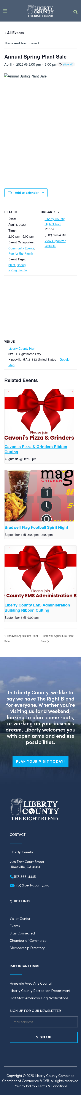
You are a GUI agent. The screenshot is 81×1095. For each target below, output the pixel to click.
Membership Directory (27, 947)
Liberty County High (21, 348)
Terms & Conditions (52, 1086)
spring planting (18, 270)
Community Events (21, 248)
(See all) (68, 64)
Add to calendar (26, 192)
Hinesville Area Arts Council (31, 983)
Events (15, 925)
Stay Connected (22, 933)
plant (11, 265)
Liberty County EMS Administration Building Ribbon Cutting (37, 607)
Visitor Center (20, 918)
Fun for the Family (20, 253)
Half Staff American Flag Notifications (39, 998)
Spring (21, 265)
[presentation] (39, 415)
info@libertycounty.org (31, 885)
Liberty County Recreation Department (40, 990)
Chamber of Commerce (28, 940)
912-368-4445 (25, 876)
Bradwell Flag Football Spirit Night (36, 527)
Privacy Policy (24, 1086)
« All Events (14, 32)
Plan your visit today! (40, 761)
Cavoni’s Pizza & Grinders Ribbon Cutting (36, 449)
